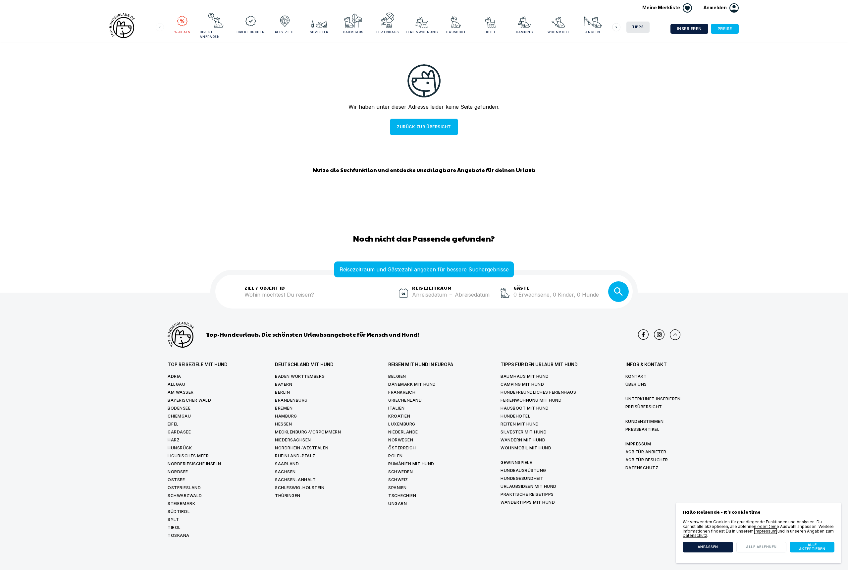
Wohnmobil (559, 32)
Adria (174, 376)
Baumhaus (353, 32)
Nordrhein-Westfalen (302, 447)
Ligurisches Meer (188, 455)
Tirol (174, 527)
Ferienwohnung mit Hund (531, 400)
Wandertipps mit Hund (528, 502)
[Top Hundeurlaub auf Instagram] (659, 334)
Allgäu (176, 384)
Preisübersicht (643, 406)
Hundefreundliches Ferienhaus (538, 392)
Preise (724, 28)
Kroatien (399, 416)
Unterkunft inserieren (653, 398)
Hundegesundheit (522, 478)
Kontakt (636, 376)
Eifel (173, 424)
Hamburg (286, 416)
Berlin (282, 392)
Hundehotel (515, 416)
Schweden (400, 471)
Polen (395, 455)
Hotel (490, 32)
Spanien (397, 487)
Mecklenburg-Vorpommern (308, 431)
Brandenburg (291, 400)
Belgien (397, 376)
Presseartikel (642, 429)
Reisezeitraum (432, 287)
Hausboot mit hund (525, 408)
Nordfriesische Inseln (194, 463)
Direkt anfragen (210, 34)
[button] (721, 8)
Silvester (319, 32)
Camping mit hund (522, 384)
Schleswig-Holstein (299, 487)
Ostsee (176, 479)
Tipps (638, 27)
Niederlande (403, 431)
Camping (524, 32)
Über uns (636, 384)
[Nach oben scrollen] (675, 334)
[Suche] (618, 291)
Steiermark (181, 503)
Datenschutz (642, 467)
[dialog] (758, 532)
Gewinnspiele (516, 462)
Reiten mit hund (520, 424)
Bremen (283, 408)
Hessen (283, 424)
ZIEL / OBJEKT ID (264, 287)
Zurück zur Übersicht (424, 126)
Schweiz (398, 479)
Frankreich (401, 392)
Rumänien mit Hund (411, 463)
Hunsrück (180, 447)
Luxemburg (401, 424)
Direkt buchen (251, 32)
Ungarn (397, 503)
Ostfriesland (184, 487)
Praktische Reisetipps (527, 494)
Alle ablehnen (761, 547)
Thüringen (287, 495)
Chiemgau (179, 416)
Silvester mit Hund (524, 431)
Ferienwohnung (422, 32)
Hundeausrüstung (523, 470)
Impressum (638, 443)
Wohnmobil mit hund (526, 447)
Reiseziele (285, 32)
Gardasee (179, 431)
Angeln (592, 32)
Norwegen (400, 439)
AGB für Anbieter (645, 451)
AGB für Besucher (646, 459)
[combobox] (319, 299)
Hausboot (455, 32)
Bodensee (179, 408)
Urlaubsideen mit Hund (528, 486)
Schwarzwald (185, 495)
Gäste (521, 287)
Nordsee (178, 471)
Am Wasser (181, 392)
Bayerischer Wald (189, 400)
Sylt (173, 519)
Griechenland (405, 400)
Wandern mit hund (523, 439)
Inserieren (689, 28)
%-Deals (182, 32)
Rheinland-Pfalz (295, 455)
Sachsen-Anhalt (295, 479)
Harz (174, 439)
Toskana (178, 535)
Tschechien (402, 495)
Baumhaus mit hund (525, 376)
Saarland (287, 463)
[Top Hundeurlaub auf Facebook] (643, 334)
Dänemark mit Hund (412, 384)
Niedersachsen (293, 439)
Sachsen (285, 471)
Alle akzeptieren (812, 547)
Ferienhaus (387, 32)
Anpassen (708, 547)
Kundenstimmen (644, 421)
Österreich (402, 447)
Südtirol (179, 511)
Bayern (283, 384)
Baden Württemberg (300, 376)
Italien (396, 408)
